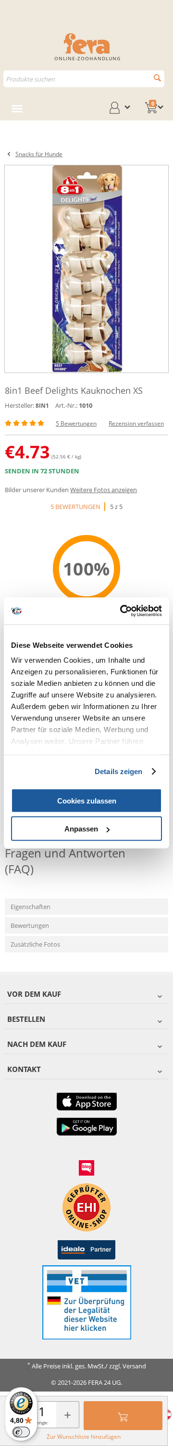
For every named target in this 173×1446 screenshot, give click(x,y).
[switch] (21, 1432)
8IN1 (42, 406)
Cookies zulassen (86, 800)
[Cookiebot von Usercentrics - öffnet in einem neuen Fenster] (122, 611)
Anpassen (81, 829)
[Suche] (157, 77)
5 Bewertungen (76, 423)
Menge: (40, 1422)
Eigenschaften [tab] (30, 906)
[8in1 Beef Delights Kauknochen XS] (86, 269)
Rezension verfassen (136, 423)
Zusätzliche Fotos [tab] (35, 944)
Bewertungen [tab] (30, 925)
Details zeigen (118, 771)
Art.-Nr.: (66, 405)
